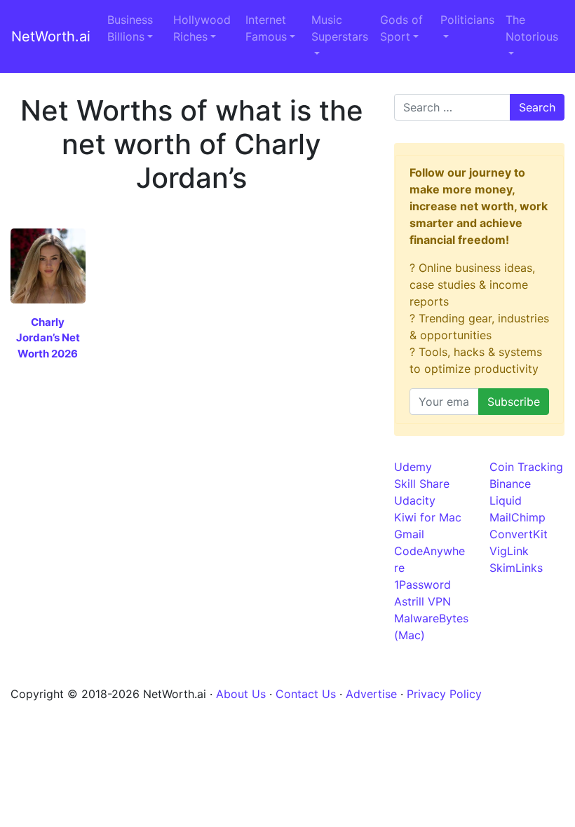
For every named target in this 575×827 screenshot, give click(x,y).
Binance (510, 484)
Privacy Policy (444, 694)
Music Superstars (339, 28)
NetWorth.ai (50, 36)
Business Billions (130, 28)
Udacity (414, 500)
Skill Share (421, 484)
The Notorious (532, 28)
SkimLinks (516, 568)
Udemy (413, 467)
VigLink (509, 551)
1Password (422, 584)
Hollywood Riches (202, 28)
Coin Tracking (526, 467)
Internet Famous (266, 28)
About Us (241, 694)
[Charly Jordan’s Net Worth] (48, 265)
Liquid (505, 500)
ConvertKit (518, 534)
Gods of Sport (401, 28)
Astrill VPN (422, 601)
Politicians (467, 20)
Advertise (371, 694)
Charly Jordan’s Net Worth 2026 (48, 337)
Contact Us (306, 694)
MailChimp (517, 517)
